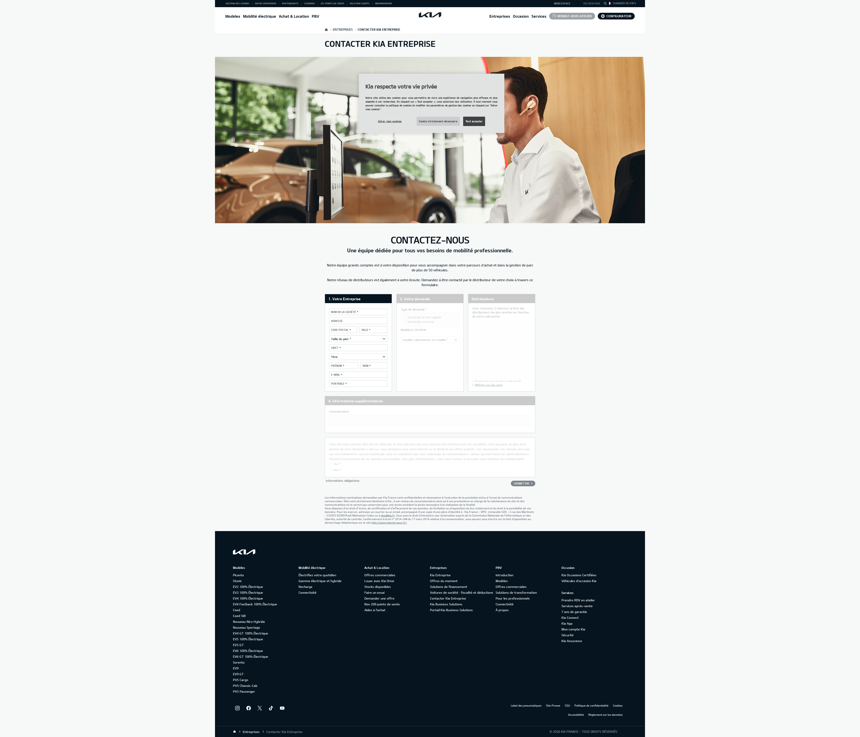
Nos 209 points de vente (382, 604)
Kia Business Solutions (446, 604)
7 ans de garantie (574, 612)
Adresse (337, 320)
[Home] (234, 731)
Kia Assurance (571, 641)
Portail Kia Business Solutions (451, 610)
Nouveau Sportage (246, 627)
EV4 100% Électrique (248, 598)
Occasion (521, 16)
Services (538, 16)
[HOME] (326, 29)
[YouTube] (282, 708)
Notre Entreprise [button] (265, 3)
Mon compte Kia (573, 629)
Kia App (566, 623)
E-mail (335, 374)
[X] (259, 708)
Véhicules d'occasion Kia (578, 581)
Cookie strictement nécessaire (438, 121)
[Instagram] (237, 708)
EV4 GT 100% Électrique (250, 633)
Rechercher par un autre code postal (498, 380)
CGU (567, 705)
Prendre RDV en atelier (578, 600)
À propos (502, 610)
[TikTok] (271, 708)
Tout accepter (474, 121)
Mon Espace (562, 3)
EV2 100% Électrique (248, 587)
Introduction (504, 575)
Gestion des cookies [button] (237, 3)
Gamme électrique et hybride (320, 581)
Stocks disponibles (377, 587)
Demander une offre (379, 598)
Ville (364, 329)
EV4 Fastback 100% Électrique (255, 604)
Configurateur (618, 16)
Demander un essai (421, 322)
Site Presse (553, 705)
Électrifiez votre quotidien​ (317, 575)
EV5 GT (238, 645)
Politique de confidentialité (506, 459)
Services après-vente (577, 606)
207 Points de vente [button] (332, 3)
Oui (336, 464)
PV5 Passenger (244, 691)
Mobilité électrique (259, 16)
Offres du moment (444, 581)
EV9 (236, 668)
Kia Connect (570, 617)
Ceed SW (239, 616)
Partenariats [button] (290, 3)
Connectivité (307, 592)
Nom (365, 365)
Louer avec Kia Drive (379, 581)
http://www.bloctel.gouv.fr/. (389, 522)
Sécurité (567, 635)
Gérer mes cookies (390, 121)
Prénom (336, 365)
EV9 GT (238, 674)
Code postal (339, 329)
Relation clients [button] (360, 3)
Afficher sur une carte (489, 384)
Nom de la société (343, 311)
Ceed (236, 610)
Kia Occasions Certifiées (578, 575)
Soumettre (521, 483)
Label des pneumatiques (526, 705)
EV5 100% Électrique (248, 639)
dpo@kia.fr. (388, 515)
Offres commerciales (379, 575)
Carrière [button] (309, 3)
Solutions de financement (448, 587)
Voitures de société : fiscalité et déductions (461, 592)
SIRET (334, 347)
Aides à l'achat (374, 610)
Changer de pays (624, 3)
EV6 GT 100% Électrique (250, 656)
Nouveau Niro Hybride (249, 621)
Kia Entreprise (440, 575)
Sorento (239, 662)
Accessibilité (576, 714)
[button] (590, 3)
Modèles (232, 16)
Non (336, 470)
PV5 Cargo (240, 680)
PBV (315, 16)
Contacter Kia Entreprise (448, 598)
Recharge (305, 587)
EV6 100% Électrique (248, 651)
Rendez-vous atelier (574, 16)
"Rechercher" (606, 4)
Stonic (237, 581)
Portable (337, 383)
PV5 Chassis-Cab (245, 686)
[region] (431, 103)
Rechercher (591, 3)
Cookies (618, 705)
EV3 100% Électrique (248, 592)
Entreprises (499, 16)
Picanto (238, 575)
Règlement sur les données (605, 714)
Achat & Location (294, 16)
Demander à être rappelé (424, 317)
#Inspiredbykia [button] (383, 3)
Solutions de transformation (516, 592)
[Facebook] (248, 708)
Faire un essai (374, 592)
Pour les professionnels (513, 598)
